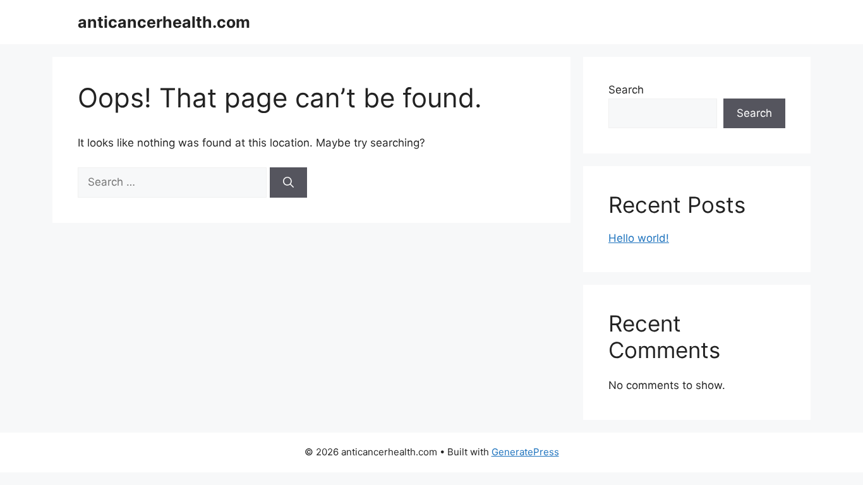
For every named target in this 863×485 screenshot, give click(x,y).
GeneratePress (525, 452)
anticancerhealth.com (164, 22)
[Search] (288, 182)
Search (626, 89)
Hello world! (638, 238)
